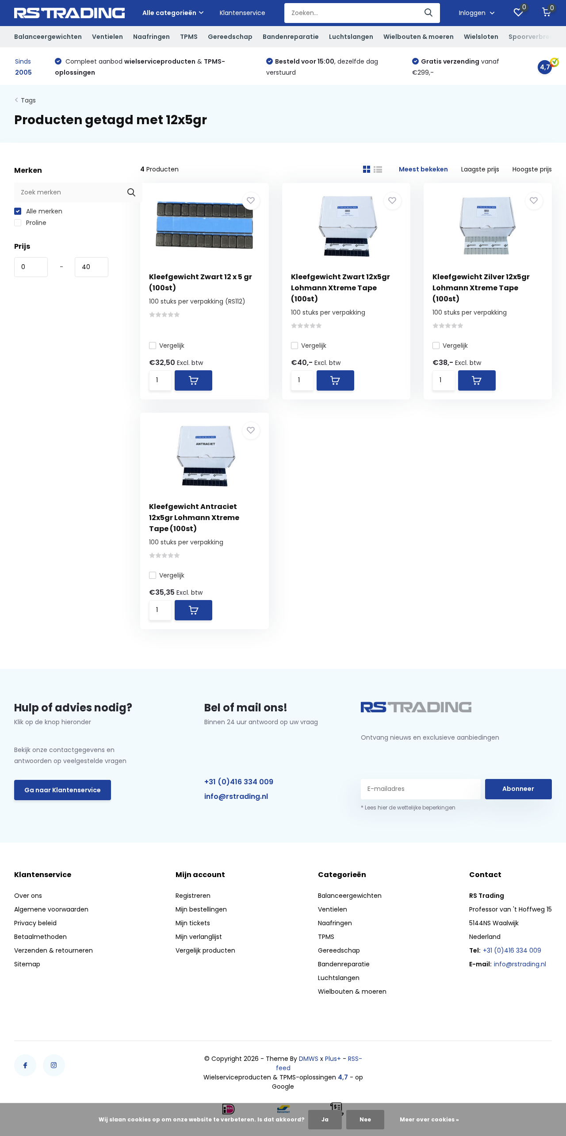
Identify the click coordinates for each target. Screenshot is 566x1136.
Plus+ (333, 1058)
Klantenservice (242, 12)
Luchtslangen (351, 36)
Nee (365, 1119)
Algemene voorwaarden (51, 909)
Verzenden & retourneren (53, 950)
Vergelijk (171, 345)
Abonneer (518, 788)
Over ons (28, 895)
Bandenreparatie (291, 36)
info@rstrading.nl (236, 796)
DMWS (308, 1058)
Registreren (193, 895)
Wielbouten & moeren (418, 36)
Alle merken (43, 211)
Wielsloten (481, 36)
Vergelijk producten (205, 950)
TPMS (189, 36)
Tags (28, 100)
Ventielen (107, 36)
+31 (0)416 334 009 (238, 782)
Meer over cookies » (429, 1119)
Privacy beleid (35, 923)
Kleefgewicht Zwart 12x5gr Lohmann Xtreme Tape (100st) (340, 288)
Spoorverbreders (536, 36)
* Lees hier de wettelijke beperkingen (408, 807)
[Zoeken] (429, 13)
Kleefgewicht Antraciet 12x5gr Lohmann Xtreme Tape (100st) (194, 518)
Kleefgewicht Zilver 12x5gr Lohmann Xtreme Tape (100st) (481, 288)
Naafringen (151, 36)
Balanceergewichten (48, 36)
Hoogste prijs (532, 169)
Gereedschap (230, 36)
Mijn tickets (193, 923)
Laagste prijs (480, 169)
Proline (35, 222)
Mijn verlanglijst (199, 936)
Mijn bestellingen (201, 909)
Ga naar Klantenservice (62, 790)
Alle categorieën (169, 12)
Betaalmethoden (40, 936)
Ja (325, 1119)
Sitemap (27, 964)
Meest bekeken (423, 169)
